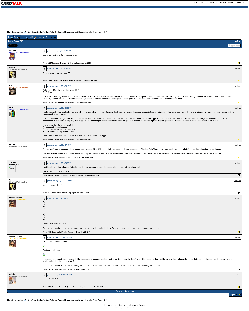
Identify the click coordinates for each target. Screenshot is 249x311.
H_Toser (12, 162)
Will (10, 180)
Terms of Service (138, 305)
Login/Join (236, 41)
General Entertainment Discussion (73, 32)
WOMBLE (13, 68)
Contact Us (240, 2)
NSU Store (209, 2)
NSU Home (198, 2)
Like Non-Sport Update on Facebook (58, 171)
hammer (12, 50)
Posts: (47, 63)
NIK (10, 85)
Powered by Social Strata (125, 291)
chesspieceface (15, 198)
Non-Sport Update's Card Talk (41, 32)
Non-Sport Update (15, 32)
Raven (11, 107)
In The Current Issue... (225, 2)
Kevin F (12, 144)
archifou (12, 274)
